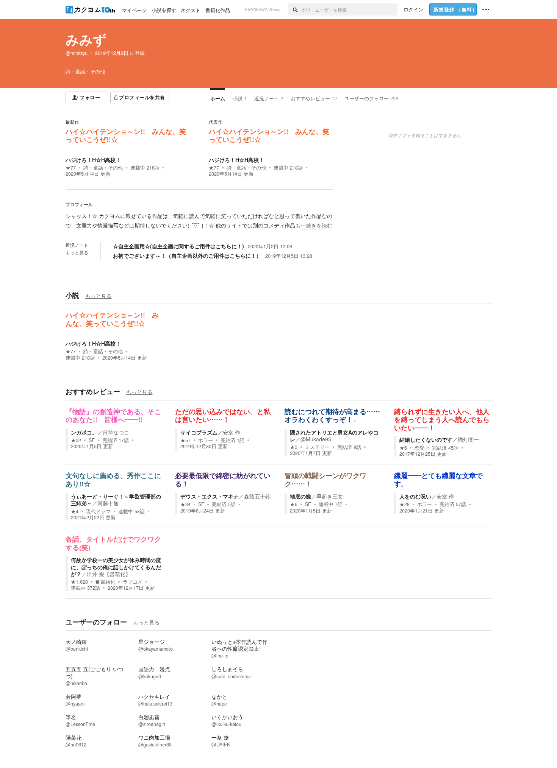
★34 (185, 504)
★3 (293, 447)
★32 (76, 440)
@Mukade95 (315, 439)
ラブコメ (132, 581)
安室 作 (231, 432)
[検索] (294, 9)
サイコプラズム (198, 432)
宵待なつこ (116, 432)
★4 (74, 511)
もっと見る (77, 252)
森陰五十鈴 (257, 496)
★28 (404, 504)
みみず (86, 39)
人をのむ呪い (415, 496)
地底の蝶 (300, 496)
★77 (71, 168)
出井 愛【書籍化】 (109, 574)
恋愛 (419, 447)
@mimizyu (77, 53)
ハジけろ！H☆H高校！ (93, 160)
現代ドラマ (98, 511)
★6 (403, 448)
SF (92, 440)
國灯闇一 (468, 439)
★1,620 (79, 582)
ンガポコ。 (84, 432)
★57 (185, 440)
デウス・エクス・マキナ (209, 496)
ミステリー (317, 447)
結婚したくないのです (425, 439)
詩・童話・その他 (103, 167)
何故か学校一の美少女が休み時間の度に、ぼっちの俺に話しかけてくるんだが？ (116, 566)
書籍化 (107, 582)
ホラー (205, 440)
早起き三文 (329, 496)
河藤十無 (108, 503)
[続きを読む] (199, 220)
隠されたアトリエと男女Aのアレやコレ (334, 435)
